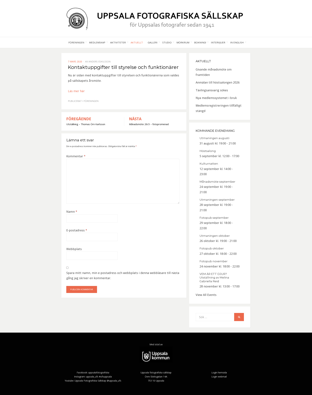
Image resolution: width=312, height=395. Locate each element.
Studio (167, 42)
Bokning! (200, 42)
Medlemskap (97, 42)
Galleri (152, 42)
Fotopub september (214, 217)
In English (237, 42)
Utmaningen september (217, 199)
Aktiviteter (118, 42)
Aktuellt (137, 42)
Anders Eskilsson (99, 61)
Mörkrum (182, 42)
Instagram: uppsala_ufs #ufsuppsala (93, 376)
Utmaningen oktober (215, 235)
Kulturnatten (209, 163)
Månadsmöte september (217, 181)
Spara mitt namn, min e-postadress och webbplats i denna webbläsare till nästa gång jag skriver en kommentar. (122, 275)
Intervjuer (218, 42)
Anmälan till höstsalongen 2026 (218, 82)
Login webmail (219, 376)
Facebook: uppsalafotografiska (93, 372)
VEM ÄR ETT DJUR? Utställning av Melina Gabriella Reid (214, 277)
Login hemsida (219, 372)
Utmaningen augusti (214, 138)
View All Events (206, 295)
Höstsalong (208, 151)
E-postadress (76, 230)
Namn (71, 212)
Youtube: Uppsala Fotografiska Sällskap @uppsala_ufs (93, 380)
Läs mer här (76, 91)
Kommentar (75, 156)
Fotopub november (214, 261)
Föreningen (76, 42)
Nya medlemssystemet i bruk (216, 98)
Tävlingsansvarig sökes (212, 90)
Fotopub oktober (212, 248)
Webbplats (74, 249)
